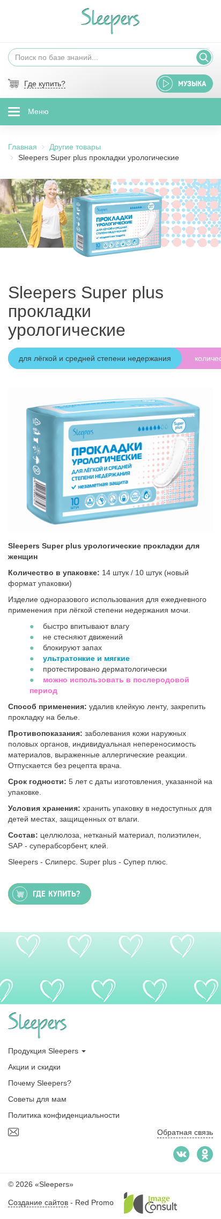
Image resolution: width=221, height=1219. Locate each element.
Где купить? (44, 83)
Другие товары (75, 146)
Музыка (192, 84)
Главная (22, 146)
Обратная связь (185, 1132)
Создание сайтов (38, 1202)
